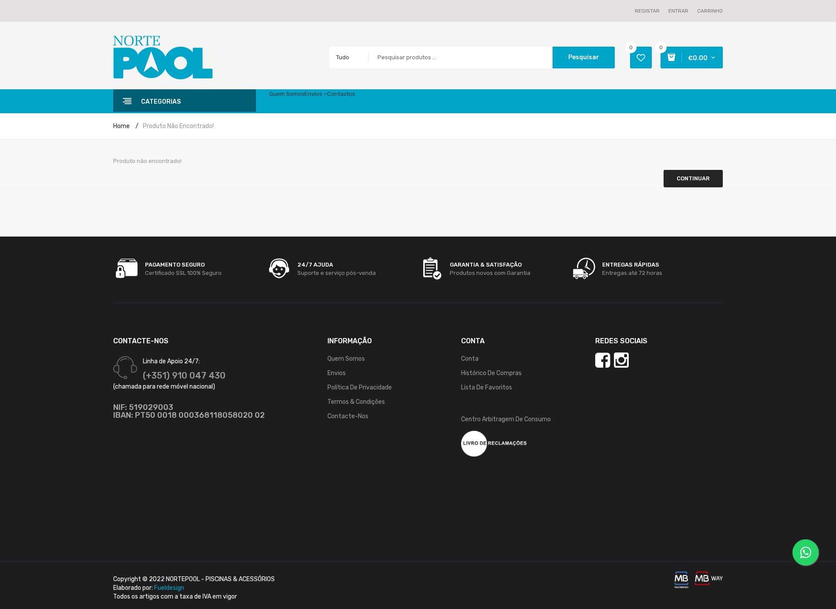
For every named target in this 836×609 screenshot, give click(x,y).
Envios (336, 373)
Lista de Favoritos (486, 387)
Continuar (693, 178)
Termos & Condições (356, 402)
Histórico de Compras (491, 373)
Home (121, 126)
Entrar (678, 11)
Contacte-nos (347, 416)
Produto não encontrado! (178, 126)
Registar (647, 11)
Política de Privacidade (359, 387)
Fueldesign (169, 588)
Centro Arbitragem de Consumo (506, 419)
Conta (470, 358)
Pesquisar (583, 57)
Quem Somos (346, 358)
